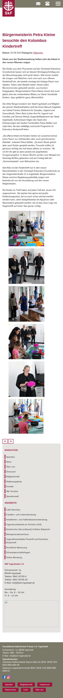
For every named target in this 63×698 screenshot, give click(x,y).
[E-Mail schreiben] (38, 2)
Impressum (45, 684)
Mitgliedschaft (12, 476)
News (8, 462)
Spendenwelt (12, 496)
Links (25, 690)
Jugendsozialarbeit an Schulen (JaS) (24, 524)
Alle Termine (12, 491)
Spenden (10, 457)
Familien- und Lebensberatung (21, 514)
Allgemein (38, 53)
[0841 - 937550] (47, 2)
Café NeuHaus (13, 509)
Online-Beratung (14, 557)
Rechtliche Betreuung (16, 547)
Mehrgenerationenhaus (17, 534)
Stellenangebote (14, 481)
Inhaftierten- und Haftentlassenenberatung (26, 519)
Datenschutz (10, 690)
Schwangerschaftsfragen (18, 552)
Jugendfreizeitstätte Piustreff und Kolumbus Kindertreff (27, 541)
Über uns (10, 466)
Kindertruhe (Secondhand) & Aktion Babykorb (28, 529)
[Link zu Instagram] (8, 678)
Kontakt (9, 486)
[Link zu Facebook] (4, 678)
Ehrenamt (11, 471)
